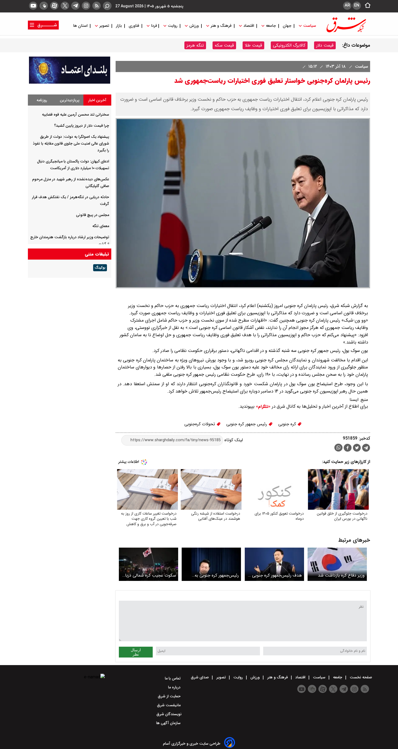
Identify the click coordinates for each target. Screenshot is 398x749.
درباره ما (175, 687)
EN (356, 5)
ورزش (194, 26)
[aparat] (54, 6)
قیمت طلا (253, 45)
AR (347, 5)
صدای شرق (200, 677)
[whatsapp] (338, 448)
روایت (172, 26)
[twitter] (65, 6)
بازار (119, 26)
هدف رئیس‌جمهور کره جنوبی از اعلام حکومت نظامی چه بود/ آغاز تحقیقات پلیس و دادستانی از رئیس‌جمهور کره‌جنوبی (275, 575)
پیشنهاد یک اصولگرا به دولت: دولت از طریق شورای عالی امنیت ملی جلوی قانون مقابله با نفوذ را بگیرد (71, 143)
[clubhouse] (44, 6)
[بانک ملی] (69, 82)
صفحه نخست (360, 677)
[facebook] (348, 448)
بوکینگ (100, 267)
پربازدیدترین (69, 100)
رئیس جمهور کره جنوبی (247, 424)
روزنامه (42, 100)
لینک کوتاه (233, 440)
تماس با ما (173, 678)
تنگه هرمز (195, 45)
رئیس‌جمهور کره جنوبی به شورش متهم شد (217, 575)
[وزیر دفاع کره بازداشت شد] (337, 564)
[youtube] (33, 6)
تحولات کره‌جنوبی (200, 424)
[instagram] (86, 6)
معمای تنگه (100, 226)
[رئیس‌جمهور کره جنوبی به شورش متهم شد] (211, 564)
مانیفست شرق (169, 705)
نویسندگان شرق (169, 714)
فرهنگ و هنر (221, 26)
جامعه (271, 26)
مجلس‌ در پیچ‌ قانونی (92, 215)
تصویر (104, 26)
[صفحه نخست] (366, 6)
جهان (287, 26)
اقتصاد (248, 26)
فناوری (134, 26)
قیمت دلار (325, 45)
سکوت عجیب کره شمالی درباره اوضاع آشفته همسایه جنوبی (149, 575)
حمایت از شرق (170, 696)
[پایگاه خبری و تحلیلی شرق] (345, 31)
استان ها (81, 26)
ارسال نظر (136, 652)
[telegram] (75, 6)
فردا (153, 26)
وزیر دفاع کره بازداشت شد (341, 575)
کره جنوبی (287, 424)
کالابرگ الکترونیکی (289, 45)
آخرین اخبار (97, 100)
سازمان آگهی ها (169, 723)
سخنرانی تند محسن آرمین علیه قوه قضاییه (75, 114)
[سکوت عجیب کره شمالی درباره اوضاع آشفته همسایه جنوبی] (148, 564)
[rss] (96, 6)
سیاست (309, 26)
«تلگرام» (262, 406)
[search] (107, 6)
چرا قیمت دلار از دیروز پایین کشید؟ (81, 126)
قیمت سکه (224, 45)
